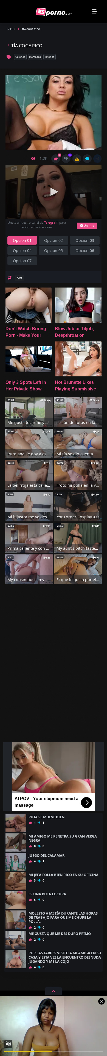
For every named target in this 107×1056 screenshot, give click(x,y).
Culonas (20, 57)
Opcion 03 (84, 240)
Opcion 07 (22, 260)
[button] (97, 158)
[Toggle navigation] (94, 12)
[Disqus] (53, 667)
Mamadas (35, 57)
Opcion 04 (22, 250)
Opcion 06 (84, 250)
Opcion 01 (22, 240)
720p (19, 278)
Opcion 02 (53, 240)
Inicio (11, 29)
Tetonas (49, 57)
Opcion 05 (53, 250)
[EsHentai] (53, 11)
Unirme (88, 225)
